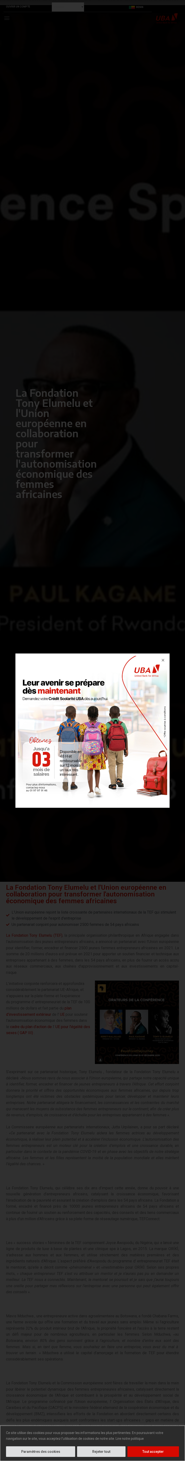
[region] (92, 1443)
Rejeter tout (101, 1452)
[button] (163, 660)
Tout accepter (153, 1452)
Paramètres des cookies (40, 1452)
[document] (92, 730)
